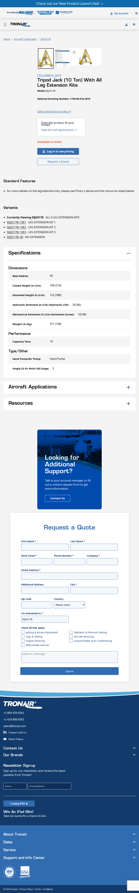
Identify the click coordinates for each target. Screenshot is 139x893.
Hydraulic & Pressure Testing (90, 632)
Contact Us (57, 498)
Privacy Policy (26, 889)
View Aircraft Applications (58, 130)
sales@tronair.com (14, 726)
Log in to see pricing (60, 151)
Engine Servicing (35, 640)
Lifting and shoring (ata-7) (54, 111)
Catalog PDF (18, 803)
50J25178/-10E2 (16, 227)
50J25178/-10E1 (16, 222)
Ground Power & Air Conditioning (93, 640)
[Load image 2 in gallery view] (62, 58)
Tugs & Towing (34, 636)
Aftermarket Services (37, 645)
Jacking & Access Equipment (42, 632)
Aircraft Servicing (84, 636)
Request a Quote (58, 161)
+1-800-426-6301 (13, 712)
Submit (69, 671)
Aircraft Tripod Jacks (25, 39)
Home (6, 39)
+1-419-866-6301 (13, 719)
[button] (5, 24)
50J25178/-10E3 (16, 232)
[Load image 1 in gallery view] (45, 58)
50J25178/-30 (15, 237)
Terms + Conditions (44, 889)
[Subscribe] (91, 786)
